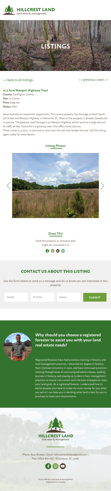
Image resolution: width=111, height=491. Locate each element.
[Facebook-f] (48, 466)
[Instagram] (55, 466)
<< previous (87, 79)
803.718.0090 (38, 454)
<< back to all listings (18, 80)
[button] (106, 11)
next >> (102, 79)
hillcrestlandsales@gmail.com (70, 454)
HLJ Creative (60, 481)
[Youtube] (63, 466)
